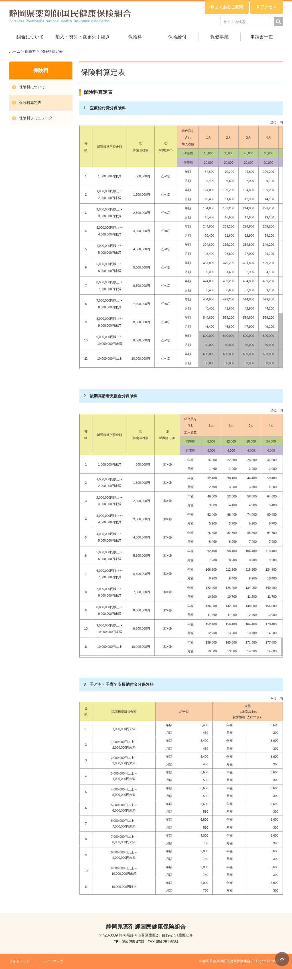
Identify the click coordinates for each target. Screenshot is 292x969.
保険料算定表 (30, 103)
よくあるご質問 (228, 7)
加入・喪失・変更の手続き (82, 36)
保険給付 (177, 36)
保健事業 (219, 36)
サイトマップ (53, 961)
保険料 (135, 36)
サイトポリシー (21, 961)
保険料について (32, 87)
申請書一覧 (261, 36)
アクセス (267, 7)
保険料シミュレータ (35, 118)
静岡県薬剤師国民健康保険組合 (70, 15)
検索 (278, 21)
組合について (30, 36)
